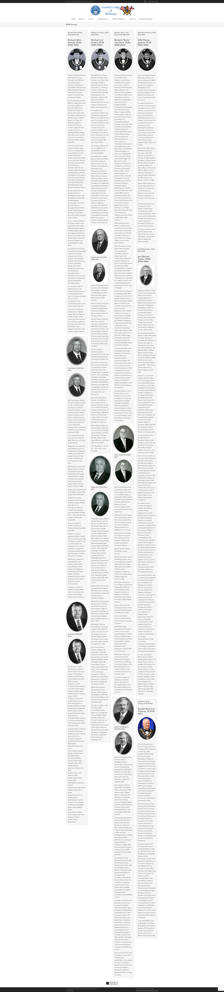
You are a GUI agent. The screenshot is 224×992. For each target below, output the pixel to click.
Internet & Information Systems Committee (147, 990)
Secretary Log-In (153, 1)
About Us (81, 19)
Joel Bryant (70, 990)
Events (91, 19)
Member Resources (119, 19)
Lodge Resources (103, 19)
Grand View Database (146, 19)
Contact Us (132, 19)
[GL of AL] (112, 10)
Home (73, 19)
